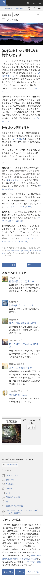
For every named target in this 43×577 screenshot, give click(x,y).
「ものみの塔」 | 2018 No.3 (13, 8)
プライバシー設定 (33, 561)
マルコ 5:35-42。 (33, 238)
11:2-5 (28, 206)
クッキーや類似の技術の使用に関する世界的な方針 (21, 557)
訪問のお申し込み (18, 395)
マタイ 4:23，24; (13, 206)
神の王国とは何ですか (20, 367)
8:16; (23, 206)
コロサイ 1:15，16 (15, 179)
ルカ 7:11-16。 (8, 241)
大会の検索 (7, 484)
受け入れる (8, 571)
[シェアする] (34, 8)
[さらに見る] (39, 8)
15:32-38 (18, 220)
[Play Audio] (29, 8)
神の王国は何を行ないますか (24, 323)
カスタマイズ (33, 571)
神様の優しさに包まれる (21, 281)
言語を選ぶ (6, 14)
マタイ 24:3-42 (18, 138)
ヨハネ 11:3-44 (21, 241)
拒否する (20, 571)
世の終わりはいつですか (21, 305)
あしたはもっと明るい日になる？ (24, 345)
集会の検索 (7, 479)
